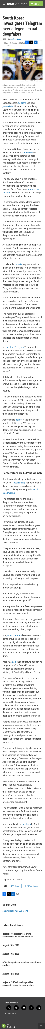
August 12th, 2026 (10, 973)
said (14, 662)
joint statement (14, 635)
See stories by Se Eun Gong (15, 910)
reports (18, 264)
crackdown (27, 152)
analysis (27, 824)
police (19, 419)
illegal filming (18, 482)
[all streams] (41, 1026)
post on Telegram (15, 347)
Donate (37, 4)
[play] (3, 1026)
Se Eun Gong (15, 39)
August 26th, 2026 (10, 945)
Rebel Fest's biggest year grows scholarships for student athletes (17, 935)
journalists (7, 106)
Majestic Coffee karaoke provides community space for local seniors (18, 983)
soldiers (22, 103)
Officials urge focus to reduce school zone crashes (21, 964)
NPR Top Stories (31, 886)
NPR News (15, 886)
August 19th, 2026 (10, 953)
